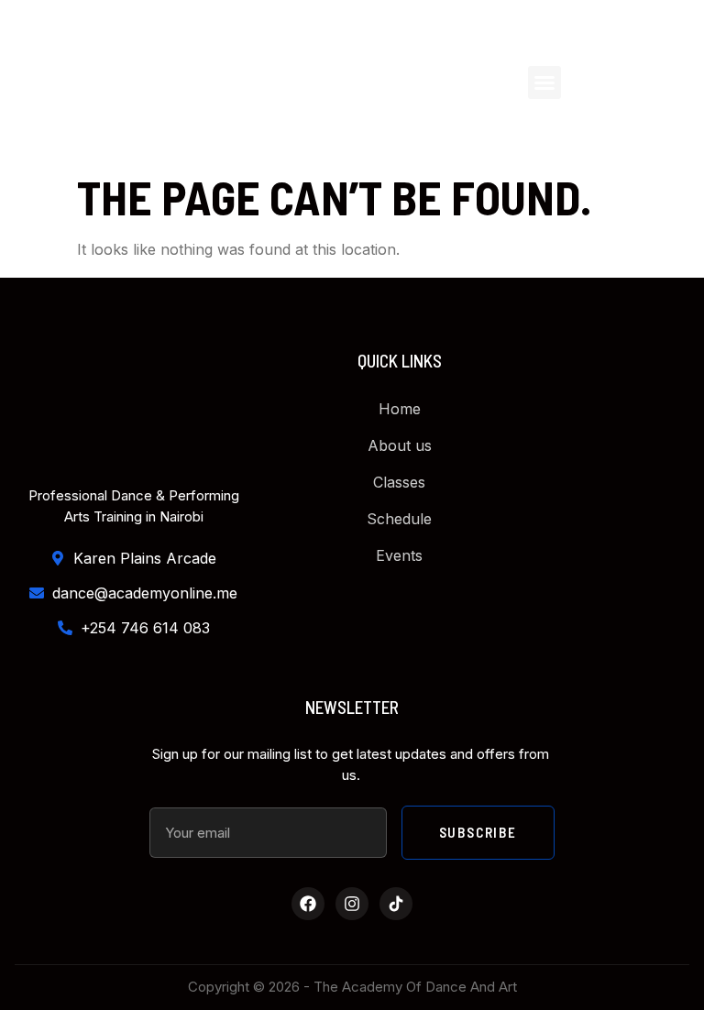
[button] (544, 82)
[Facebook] (308, 903)
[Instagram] (352, 903)
